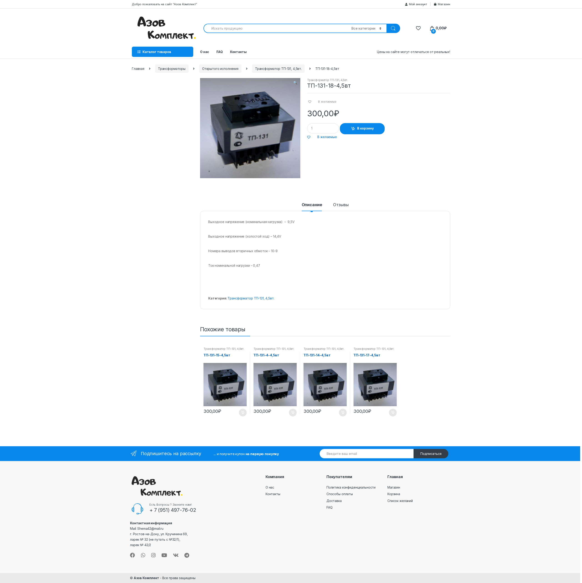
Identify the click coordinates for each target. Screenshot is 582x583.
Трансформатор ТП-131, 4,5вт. (278, 69)
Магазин (444, 4)
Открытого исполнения (220, 69)
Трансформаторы (172, 69)
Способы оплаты (339, 494)
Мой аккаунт (418, 4)
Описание (312, 205)
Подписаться (431, 454)
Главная (138, 69)
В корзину (365, 128)
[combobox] (274, 28)
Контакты (238, 52)
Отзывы (341, 205)
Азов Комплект (146, 578)
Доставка (334, 501)
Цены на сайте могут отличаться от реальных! (413, 52)
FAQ (219, 52)
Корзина (393, 494)
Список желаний (400, 501)
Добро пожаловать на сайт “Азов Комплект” (164, 4)
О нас (204, 52)
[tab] (312, 207)
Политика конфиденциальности (351, 487)
